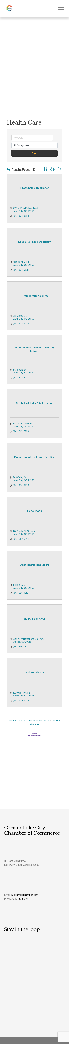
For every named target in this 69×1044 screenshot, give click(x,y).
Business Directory (17, 720)
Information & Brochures (39, 720)
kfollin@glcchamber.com (24, 894)
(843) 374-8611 (20, 898)
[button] (8, 169)
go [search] (35, 153)
